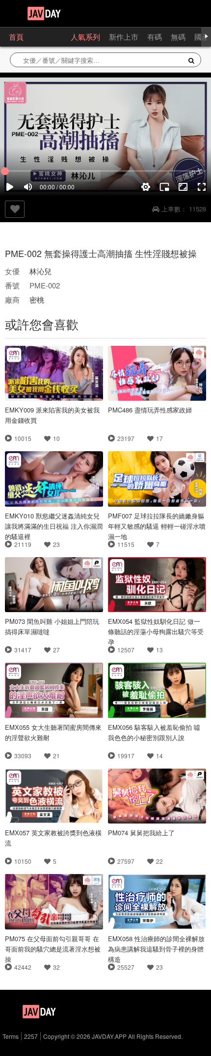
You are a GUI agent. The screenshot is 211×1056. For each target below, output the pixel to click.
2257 (31, 1036)
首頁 (16, 36)
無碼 (178, 36)
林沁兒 (40, 271)
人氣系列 (85, 36)
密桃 (36, 299)
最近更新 (47, 36)
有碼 (154, 36)
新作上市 (123, 36)
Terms (10, 1036)
